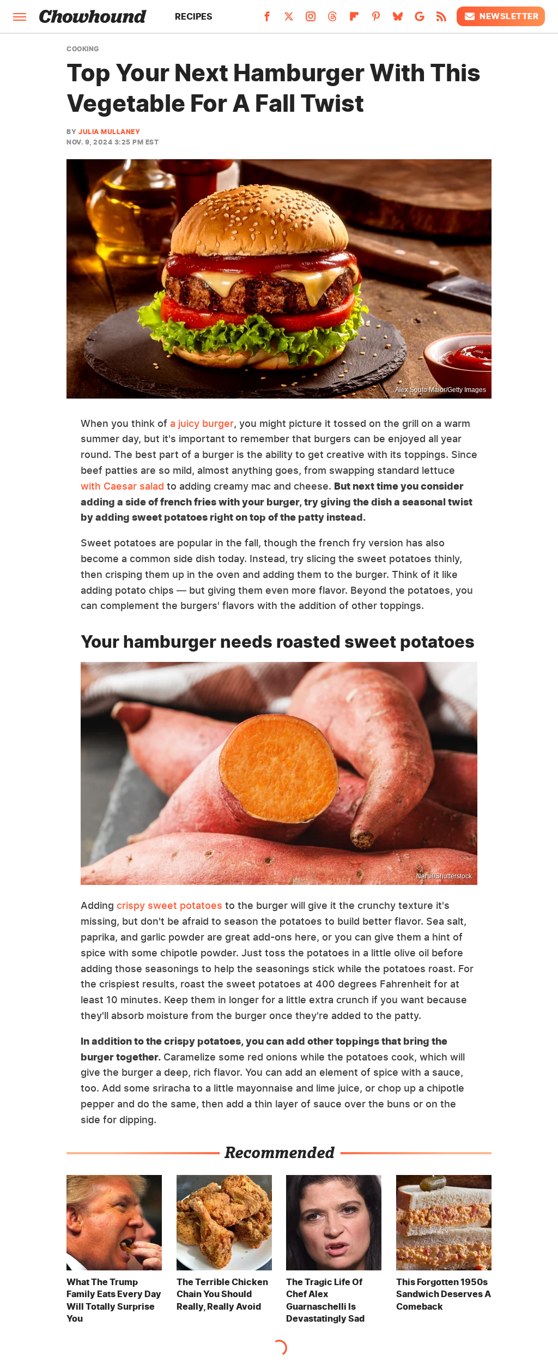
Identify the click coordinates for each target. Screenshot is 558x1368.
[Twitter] (288, 19)
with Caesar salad (122, 486)
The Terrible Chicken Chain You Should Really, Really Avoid (222, 1294)
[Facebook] (267, 19)
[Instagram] (310, 19)
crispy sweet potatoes (169, 905)
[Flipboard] (354, 19)
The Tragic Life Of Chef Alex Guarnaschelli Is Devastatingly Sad (325, 1300)
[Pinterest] (376, 19)
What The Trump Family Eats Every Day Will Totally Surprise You (113, 1300)
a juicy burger (202, 423)
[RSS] (441, 19)
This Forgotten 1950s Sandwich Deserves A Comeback (443, 1294)
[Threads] (332, 19)
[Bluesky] (397, 19)
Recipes (194, 16)
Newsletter (509, 16)
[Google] (419, 19)
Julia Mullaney (109, 132)
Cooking (82, 49)
